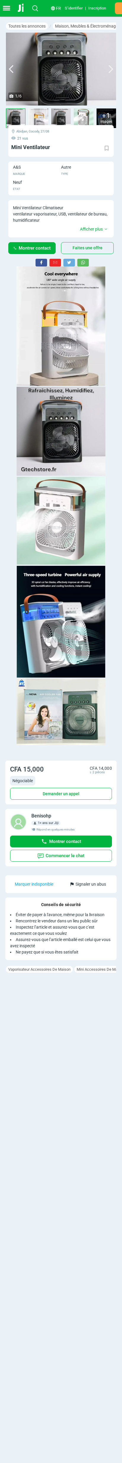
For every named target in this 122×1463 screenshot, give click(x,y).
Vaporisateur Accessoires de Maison (39, 969)
